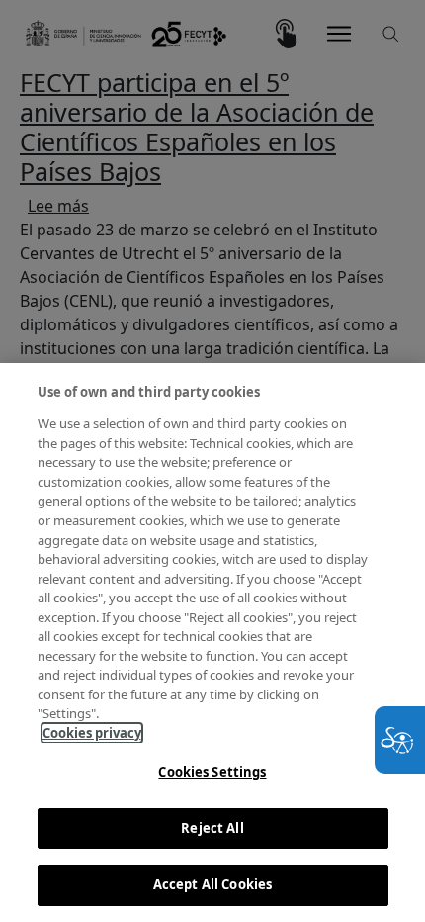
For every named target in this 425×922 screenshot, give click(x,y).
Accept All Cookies (212, 884)
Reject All (212, 828)
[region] (212, 642)
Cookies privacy (91, 733)
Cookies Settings (212, 772)
